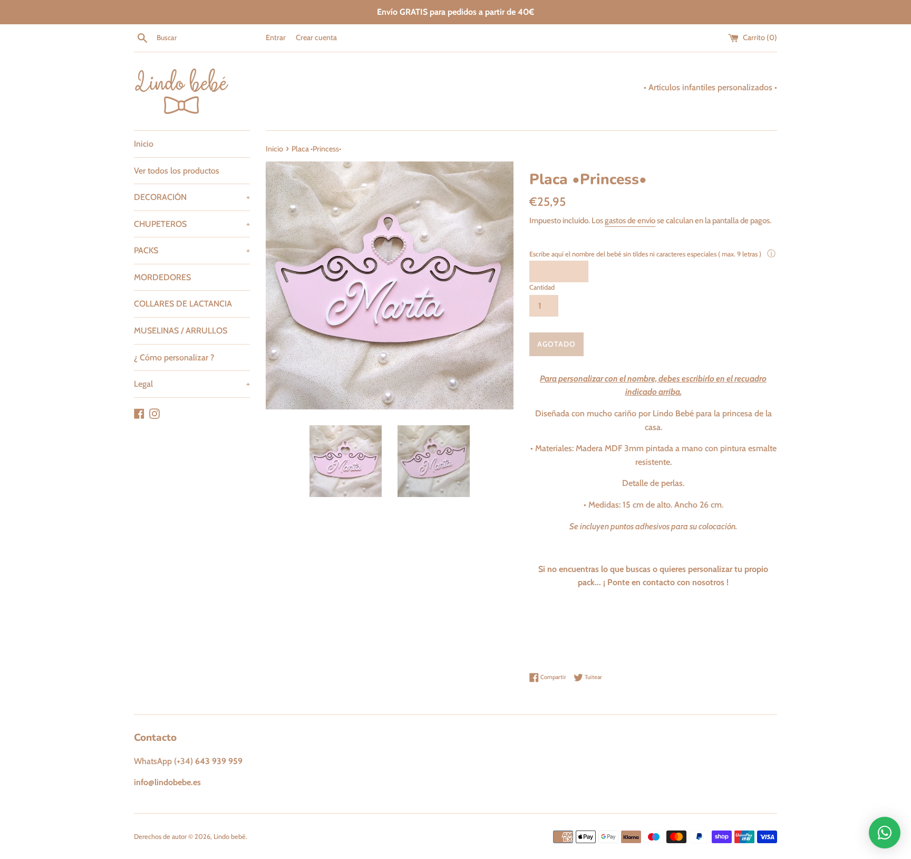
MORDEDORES (162, 277)
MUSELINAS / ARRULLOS (180, 331)
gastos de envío (630, 220)
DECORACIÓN (192, 197)
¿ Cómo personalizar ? (174, 357)
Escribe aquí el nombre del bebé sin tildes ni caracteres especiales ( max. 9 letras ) (646, 254)
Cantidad (542, 287)
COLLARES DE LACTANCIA (183, 304)
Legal (192, 384)
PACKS (192, 250)
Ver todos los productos (176, 171)
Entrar (276, 37)
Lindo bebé (230, 837)
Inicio (143, 144)
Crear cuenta (316, 37)
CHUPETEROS (192, 224)
